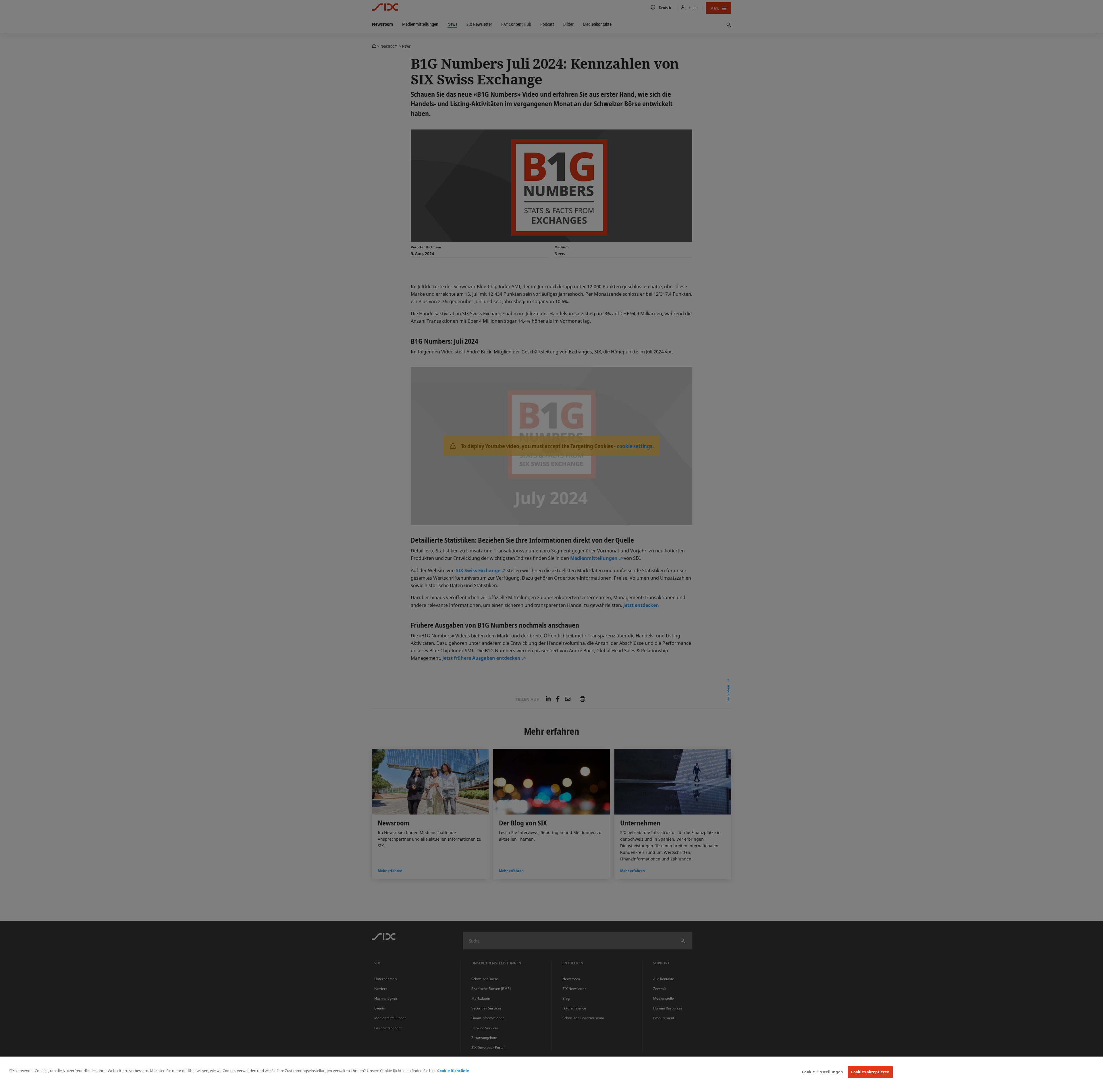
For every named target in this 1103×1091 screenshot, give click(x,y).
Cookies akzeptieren (870, 1071)
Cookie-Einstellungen (822, 1071)
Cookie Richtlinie (453, 1070)
